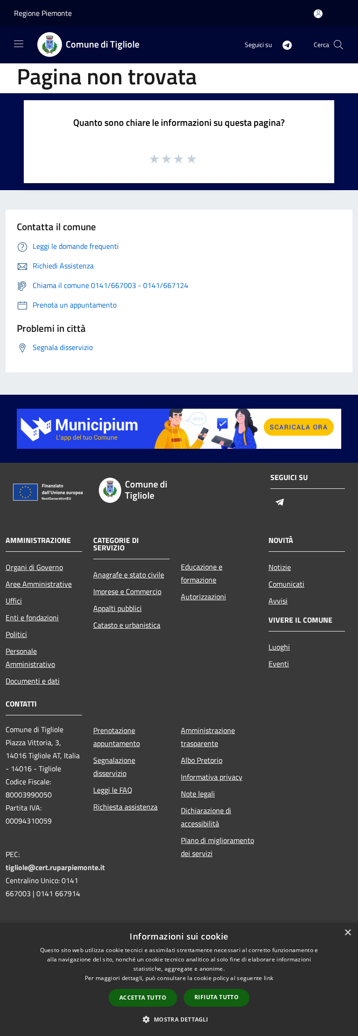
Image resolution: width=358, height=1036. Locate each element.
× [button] (347, 932)
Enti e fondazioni (32, 617)
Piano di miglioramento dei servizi (217, 847)
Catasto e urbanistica (126, 625)
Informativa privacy (211, 776)
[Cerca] (338, 44)
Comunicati (286, 584)
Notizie (279, 567)
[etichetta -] (192, 158)
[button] (179, 1019)
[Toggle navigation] (18, 43)
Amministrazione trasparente (208, 737)
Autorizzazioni (203, 596)
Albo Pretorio (201, 760)
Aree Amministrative (39, 584)
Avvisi (278, 600)
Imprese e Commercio (127, 591)
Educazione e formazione (201, 573)
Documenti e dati (33, 680)
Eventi (278, 663)
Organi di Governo (34, 567)
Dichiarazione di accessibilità (206, 817)
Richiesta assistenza (125, 806)
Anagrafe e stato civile (128, 574)
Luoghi (279, 646)
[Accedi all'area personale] (318, 14)
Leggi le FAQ (112, 790)
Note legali (198, 793)
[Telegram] (283, 44)
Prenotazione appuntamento (116, 737)
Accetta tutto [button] (142, 998)
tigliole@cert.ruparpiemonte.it (55, 867)
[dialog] (179, 979)
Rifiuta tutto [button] (216, 997)
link (268, 978)
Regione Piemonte (43, 13)
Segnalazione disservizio (114, 767)
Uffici (14, 600)
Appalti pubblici (117, 608)
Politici (16, 634)
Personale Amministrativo (30, 657)
